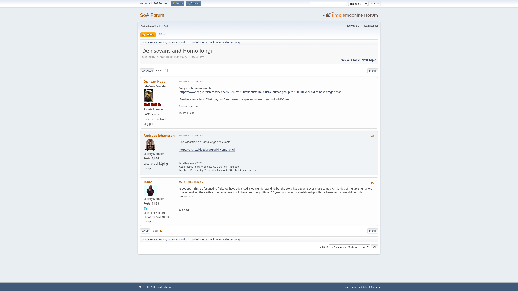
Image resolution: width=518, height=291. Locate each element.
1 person (183, 106)
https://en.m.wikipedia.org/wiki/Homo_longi (207, 149)
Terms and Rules (359, 286)
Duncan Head (155, 81)
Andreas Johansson (159, 135)
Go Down (147, 70)
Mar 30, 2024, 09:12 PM (191, 135)
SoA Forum (152, 15)
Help (346, 286)
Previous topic (350, 60)
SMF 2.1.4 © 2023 (146, 287)
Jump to (323, 246)
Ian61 (148, 182)
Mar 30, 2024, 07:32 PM (191, 81)
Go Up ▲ (375, 286)
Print (372, 70)
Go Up (145, 230)
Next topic (369, 60)
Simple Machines (165, 287)
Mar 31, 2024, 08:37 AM (191, 181)
